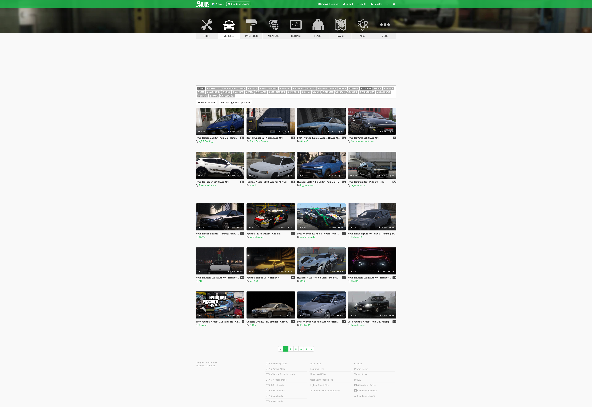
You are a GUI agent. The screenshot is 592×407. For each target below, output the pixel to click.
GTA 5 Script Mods (275, 385)
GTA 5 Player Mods (275, 390)
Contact (358, 363)
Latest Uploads (235, 102)
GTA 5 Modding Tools (276, 363)
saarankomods (257, 236)
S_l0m (253, 325)
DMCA (357, 379)
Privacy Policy (361, 368)
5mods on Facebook (367, 390)
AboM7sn (355, 281)
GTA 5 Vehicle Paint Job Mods (280, 374)
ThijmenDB (356, 236)
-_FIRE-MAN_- (206, 141)
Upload (349, 3)
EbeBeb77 (305, 325)
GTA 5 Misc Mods (274, 401)
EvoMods (203, 325)
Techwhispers (357, 325)
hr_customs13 (307, 185)
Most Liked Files (318, 374)
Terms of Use (360, 374)
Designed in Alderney (206, 362)
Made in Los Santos (205, 365)
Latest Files (315, 363)
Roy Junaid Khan (207, 185)
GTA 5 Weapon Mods (276, 379)
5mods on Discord (366, 395)
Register (377, 3)
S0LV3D (304, 141)
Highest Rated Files (319, 385)
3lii (200, 281)
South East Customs (259, 141)
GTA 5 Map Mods (274, 395)
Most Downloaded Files (321, 379)
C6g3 (303, 281)
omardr (253, 185)
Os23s (202, 236)
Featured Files (317, 368)
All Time (206, 102)
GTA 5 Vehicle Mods (275, 368)
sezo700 (254, 281)
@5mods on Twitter (366, 385)
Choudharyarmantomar (362, 141)
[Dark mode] (387, 4)
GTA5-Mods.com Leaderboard (325, 390)
